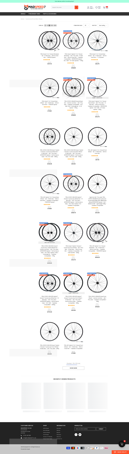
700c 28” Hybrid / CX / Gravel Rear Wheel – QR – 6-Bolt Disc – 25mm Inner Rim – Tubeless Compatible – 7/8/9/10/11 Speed (49, 199)
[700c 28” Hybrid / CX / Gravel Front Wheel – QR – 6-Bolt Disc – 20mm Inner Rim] (97, 136)
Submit (101, 429)
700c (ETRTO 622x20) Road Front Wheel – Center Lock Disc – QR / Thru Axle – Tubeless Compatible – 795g (97, 299)
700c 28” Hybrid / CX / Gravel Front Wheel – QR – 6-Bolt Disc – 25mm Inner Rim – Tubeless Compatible (73, 347)
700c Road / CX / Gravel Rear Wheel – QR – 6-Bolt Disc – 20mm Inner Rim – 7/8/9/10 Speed (49, 103)
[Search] (64, 7)
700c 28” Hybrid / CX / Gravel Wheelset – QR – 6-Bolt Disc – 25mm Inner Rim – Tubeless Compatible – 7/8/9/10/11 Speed (97, 248)
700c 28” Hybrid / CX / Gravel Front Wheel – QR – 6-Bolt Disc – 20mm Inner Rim (97, 151)
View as (41, 25)
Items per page (78, 25)
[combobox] (63, 7)
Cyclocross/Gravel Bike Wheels (34, 19)
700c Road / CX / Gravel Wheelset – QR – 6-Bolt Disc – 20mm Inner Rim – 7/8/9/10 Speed (49, 55)
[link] (31, 411)
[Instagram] (80, 434)
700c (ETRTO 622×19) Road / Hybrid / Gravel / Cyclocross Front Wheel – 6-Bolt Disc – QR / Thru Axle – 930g (49, 347)
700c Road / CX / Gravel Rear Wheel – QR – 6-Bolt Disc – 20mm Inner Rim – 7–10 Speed (97, 55)
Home (22, 19)
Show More (73, 368)
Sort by (94, 25)
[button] (45, 25)
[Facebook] (76, 434)
